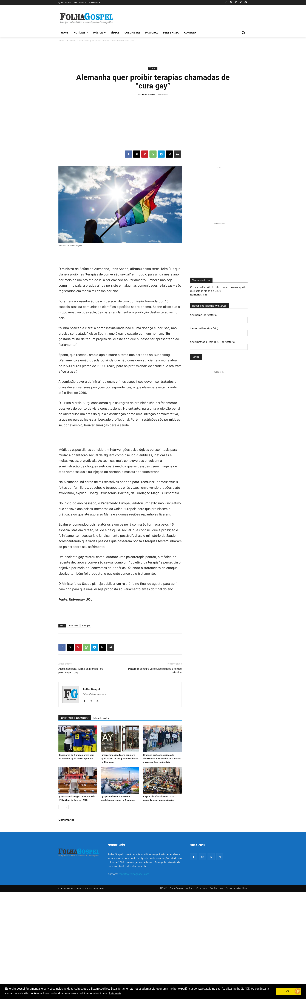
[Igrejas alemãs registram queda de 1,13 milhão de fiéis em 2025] (77, 780)
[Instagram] (231, 3)
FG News (71, 40)
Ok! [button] (288, 991)
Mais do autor (101, 718)
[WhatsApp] (153, 154)
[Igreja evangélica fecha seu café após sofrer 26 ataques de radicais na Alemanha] (120, 738)
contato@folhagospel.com (133, 874)
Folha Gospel (148, 94)
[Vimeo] (241, 3)
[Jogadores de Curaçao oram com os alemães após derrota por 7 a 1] (77, 738)
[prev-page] (60, 807)
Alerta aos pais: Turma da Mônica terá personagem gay (80, 670)
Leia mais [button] (115, 993)
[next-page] (66, 807)
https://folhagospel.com (94, 694)
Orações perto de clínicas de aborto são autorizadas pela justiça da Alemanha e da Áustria (162, 758)
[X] (236, 3)
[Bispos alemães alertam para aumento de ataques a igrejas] (162, 780)
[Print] (177, 154)
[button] (243, 32)
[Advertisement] (179, 18)
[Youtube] (245, 3)
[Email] (169, 154)
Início (61, 40)
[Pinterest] (144, 154)
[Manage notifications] (298, 991)
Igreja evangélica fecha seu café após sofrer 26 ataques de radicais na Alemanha (119, 758)
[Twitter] (211, 856)
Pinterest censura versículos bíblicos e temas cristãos (155, 670)
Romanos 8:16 (198, 294)
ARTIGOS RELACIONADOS (75, 718)
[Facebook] (226, 3)
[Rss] (219, 856)
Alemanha (73, 625)
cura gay (86, 625)
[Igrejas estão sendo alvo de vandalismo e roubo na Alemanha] (120, 780)
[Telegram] (161, 154)
